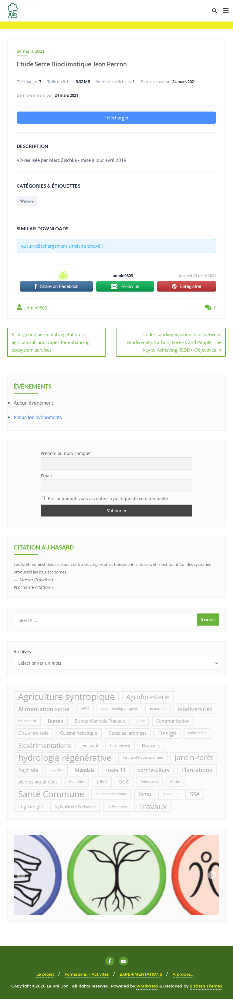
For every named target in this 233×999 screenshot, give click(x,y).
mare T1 (116, 769)
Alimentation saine (43, 709)
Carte (141, 721)
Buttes (55, 720)
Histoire (151, 745)
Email (46, 476)
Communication (173, 721)
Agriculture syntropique (66, 696)
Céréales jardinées (128, 733)
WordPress (147, 986)
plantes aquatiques (38, 782)
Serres (144, 794)
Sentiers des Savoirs (111, 794)
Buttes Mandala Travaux (100, 721)
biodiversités (194, 709)
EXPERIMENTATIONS (141, 974)
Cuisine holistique (78, 733)
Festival (90, 745)
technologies (117, 806)
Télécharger (117, 118)
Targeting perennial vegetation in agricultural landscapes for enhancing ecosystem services (50, 341)
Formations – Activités (87, 974)
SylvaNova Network (75, 806)
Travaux (153, 806)
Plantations (196, 770)
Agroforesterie (148, 696)
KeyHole (28, 769)
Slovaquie (170, 794)
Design (167, 733)
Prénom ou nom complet (66, 453)
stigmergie (30, 806)
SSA (195, 794)
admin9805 (35, 308)
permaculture (153, 769)
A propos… (183, 974)
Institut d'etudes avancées (143, 757)
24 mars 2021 (30, 51)
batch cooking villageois (119, 709)
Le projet (45, 974)
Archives (22, 651)
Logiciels (56, 769)
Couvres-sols (33, 733)
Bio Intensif (27, 721)
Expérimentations (44, 745)
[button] (21, 875)
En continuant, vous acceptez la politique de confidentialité (107, 498)
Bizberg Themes (206, 986)
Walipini (27, 201)
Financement (120, 745)
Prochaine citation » (34, 587)
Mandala (85, 769)
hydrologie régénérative (64, 757)
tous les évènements (40, 417)
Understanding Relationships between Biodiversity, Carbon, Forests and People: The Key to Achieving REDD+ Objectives (174, 341)
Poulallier (76, 782)
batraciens (158, 709)
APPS (85, 709)
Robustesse (150, 782)
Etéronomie (197, 733)
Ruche (175, 782)
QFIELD (101, 782)
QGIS (124, 782)
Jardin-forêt (194, 757)
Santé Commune (51, 794)
